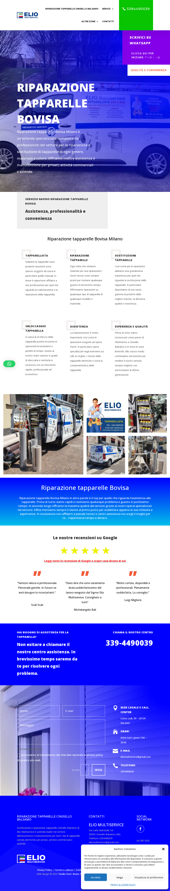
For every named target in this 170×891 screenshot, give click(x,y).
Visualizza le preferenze (148, 877)
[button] (163, 849)
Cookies (80, 870)
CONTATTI (108, 21)
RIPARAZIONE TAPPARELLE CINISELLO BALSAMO (71, 8)
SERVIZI (106, 8)
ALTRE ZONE (88, 21)
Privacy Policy (44, 870)
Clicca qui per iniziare (142, 55)
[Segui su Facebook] (140, 829)
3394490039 (138, 9)
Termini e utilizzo (63, 870)
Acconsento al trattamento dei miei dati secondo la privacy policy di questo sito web (60, 757)
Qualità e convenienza (149, 70)
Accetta (95, 877)
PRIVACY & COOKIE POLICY (123, 884)
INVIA (98, 770)
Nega (120, 877)
